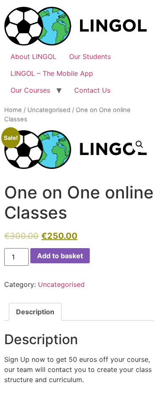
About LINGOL (33, 56)
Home (13, 110)
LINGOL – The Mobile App (52, 73)
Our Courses (30, 90)
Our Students (90, 56)
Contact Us (92, 90)
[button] (139, 144)
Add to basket (60, 255)
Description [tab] (35, 312)
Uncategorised (48, 110)
